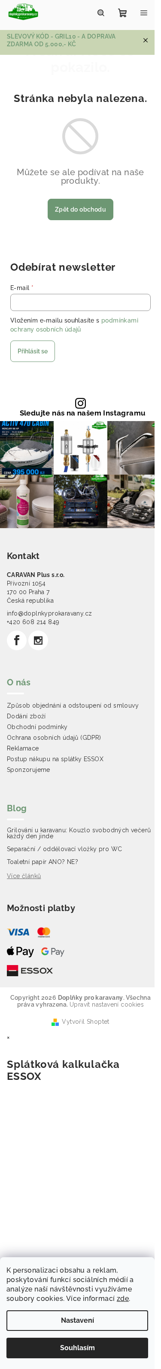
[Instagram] (38, 640)
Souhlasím (77, 1348)
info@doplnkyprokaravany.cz (49, 613)
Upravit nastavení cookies (107, 1004)
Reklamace (23, 748)
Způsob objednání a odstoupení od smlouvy (73, 705)
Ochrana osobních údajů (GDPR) (54, 737)
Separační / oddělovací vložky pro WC (64, 849)
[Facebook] (17, 640)
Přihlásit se (33, 351)
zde (123, 1298)
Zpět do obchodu (80, 209)
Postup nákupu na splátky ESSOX (55, 759)
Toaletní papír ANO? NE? (42, 862)
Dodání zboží (26, 716)
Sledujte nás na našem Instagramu (83, 413)
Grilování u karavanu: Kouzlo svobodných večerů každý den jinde (79, 833)
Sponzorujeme (28, 769)
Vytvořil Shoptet (85, 1021)
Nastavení (77, 1320)
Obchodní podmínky (37, 726)
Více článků (24, 876)
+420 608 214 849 (33, 622)
